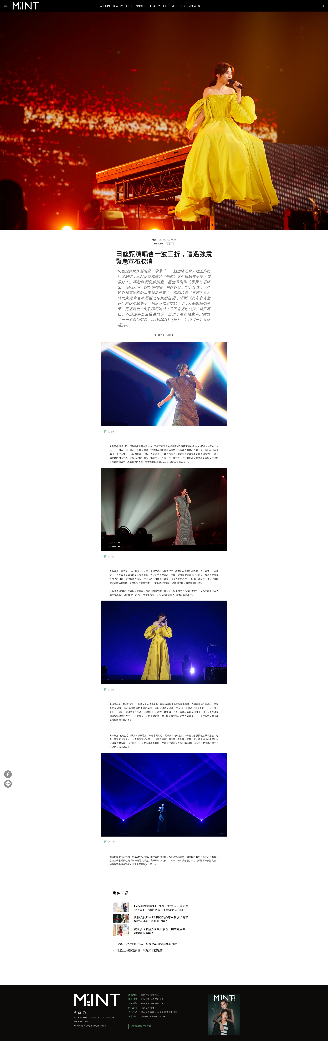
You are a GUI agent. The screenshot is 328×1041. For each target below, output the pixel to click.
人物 (157, 1012)
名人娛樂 (132, 1003)
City (182, 6)
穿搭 (148, 994)
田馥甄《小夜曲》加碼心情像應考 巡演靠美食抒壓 (146, 944)
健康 (161, 999)
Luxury (155, 6)
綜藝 (157, 1003)
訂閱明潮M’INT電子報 (141, 1026)
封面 (161, 1003)
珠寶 (148, 1008)
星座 (161, 1012)
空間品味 (161, 1016)
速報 (143, 994)
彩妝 (143, 999)
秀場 (157, 994)
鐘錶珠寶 (132, 1008)
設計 (152, 1012)
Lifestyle (169, 6)
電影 (148, 1003)
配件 (152, 994)
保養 (148, 999)
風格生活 (132, 1012)
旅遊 (148, 1012)
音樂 (152, 1003)
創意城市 (132, 1016)
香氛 (152, 999)
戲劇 (143, 1003)
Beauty (118, 6)
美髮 (157, 999)
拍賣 (152, 1008)
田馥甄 (169, 244)
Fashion (104, 6)
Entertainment (136, 6)
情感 (166, 1012)
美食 (143, 1012)
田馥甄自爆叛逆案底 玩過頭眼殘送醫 (138, 950)
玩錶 (143, 1008)
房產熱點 (145, 1016)
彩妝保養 (132, 999)
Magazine (194, 6)
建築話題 (153, 1016)
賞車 (175, 1012)
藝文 (170, 1012)
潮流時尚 (132, 995)
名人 (166, 1003)
